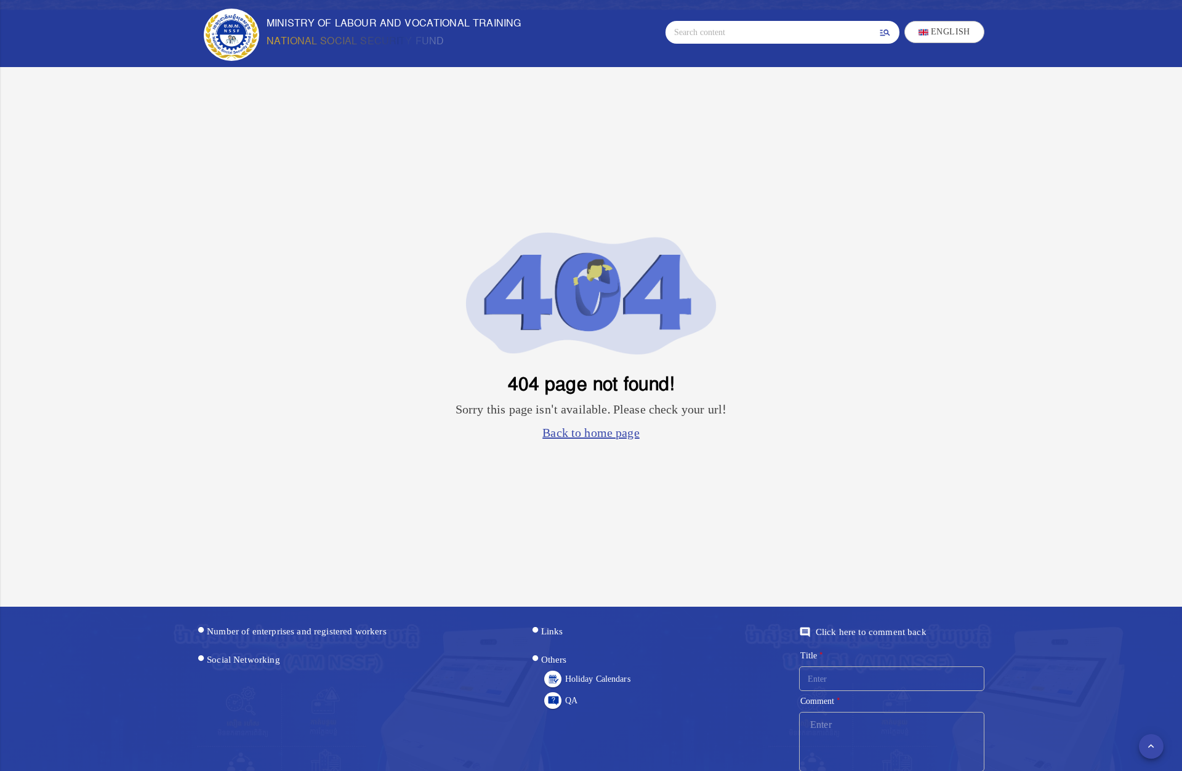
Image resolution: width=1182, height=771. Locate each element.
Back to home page (591, 433)
